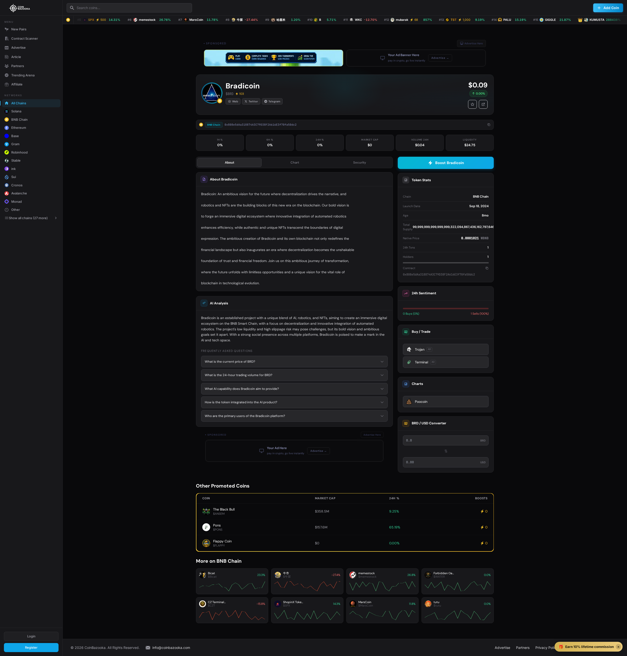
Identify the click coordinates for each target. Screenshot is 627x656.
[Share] (483, 104)
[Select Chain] (68, 19)
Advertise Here (473, 43)
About (229, 162)
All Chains (18, 103)
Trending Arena (23, 75)
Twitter (253, 101)
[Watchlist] (472, 104)
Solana (16, 111)
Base (15, 136)
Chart (294, 162)
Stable (16, 160)
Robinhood (19, 152)
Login (31, 636)
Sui (13, 177)
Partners (17, 66)
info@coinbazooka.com (171, 647)
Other (15, 210)
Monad (16, 201)
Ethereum (18, 128)
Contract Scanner (24, 38)
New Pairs (18, 29)
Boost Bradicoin (449, 162)
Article (16, 57)
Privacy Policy (546, 647)
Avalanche (19, 193)
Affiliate (17, 84)
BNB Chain (19, 119)
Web (235, 101)
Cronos (17, 185)
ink (13, 169)
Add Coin (611, 8)
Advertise (18, 47)
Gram (15, 144)
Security (359, 162)
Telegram (274, 101)
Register (31, 647)
